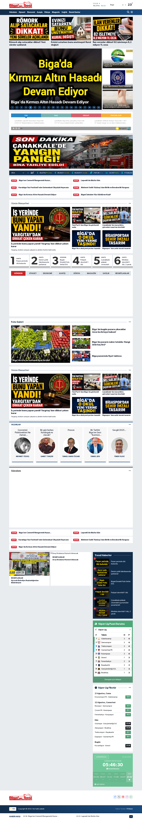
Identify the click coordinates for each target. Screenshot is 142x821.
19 (94, 107)
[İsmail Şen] (71, 446)
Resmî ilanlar (74, 12)
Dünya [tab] (77, 273)
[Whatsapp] (131, 797)
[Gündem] (130, 471)
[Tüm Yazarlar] (130, 425)
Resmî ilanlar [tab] (122, 273)
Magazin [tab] (91, 273)
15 (76, 107)
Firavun (46, 430)
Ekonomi (31, 12)
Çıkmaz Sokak (119, 430)
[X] (119, 797)
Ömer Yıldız (95, 456)
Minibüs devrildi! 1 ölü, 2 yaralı (126, 262)
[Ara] (128, 12)
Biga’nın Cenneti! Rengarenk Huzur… (35, 180)
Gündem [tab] (18, 273)
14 (71, 107)
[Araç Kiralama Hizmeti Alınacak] (71, 553)
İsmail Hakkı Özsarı (46, 456)
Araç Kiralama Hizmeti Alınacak (65, 560)
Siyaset (22, 12)
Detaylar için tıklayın (113, 680)
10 (53, 107)
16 (80, 107)
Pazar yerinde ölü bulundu (22, 262)
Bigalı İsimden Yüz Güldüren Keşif (96, 195)
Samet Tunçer (22, 456)
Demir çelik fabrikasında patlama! (44, 262)
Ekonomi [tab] (47, 273)
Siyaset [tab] (33, 273)
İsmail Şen (71, 456)
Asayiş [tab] (62, 273)
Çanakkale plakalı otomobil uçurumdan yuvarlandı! (106, 262)
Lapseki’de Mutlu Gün (90, 180)
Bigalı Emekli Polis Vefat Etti (64, 262)
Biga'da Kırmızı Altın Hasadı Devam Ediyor (37, 195)
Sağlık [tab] (106, 273)
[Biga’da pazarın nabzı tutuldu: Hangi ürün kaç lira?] (81, 343)
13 (67, 107)
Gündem (13, 12)
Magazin (56, 12)
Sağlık (64, 12)
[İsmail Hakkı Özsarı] (46, 446)
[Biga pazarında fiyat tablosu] (81, 356)
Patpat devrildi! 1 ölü (84, 262)
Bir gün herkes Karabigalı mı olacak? (22, 432)
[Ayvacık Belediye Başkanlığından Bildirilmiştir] (29, 564)
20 (99, 107)
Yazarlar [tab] (16, 425)
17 (85, 107)
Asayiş (39, 12)
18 (89, 107)
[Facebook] (115, 797)
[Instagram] (127, 797)
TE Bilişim (129, 809)
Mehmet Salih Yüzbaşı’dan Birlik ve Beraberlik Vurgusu (105, 187)
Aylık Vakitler (100, 784)
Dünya (47, 12)
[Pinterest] (123, 797)
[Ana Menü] (131, 12)
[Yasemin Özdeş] (119, 446)
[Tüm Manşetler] (130, 203)
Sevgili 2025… (95, 430)
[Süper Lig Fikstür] (130, 688)
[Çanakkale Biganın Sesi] (21, 4)
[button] (12, 79)
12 (62, 107)
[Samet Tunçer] (22, 446)
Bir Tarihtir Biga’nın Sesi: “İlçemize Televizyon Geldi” (71, 432)
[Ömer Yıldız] (95, 446)
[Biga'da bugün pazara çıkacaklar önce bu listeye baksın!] (81, 331)
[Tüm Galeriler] (130, 322)
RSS (13, 809)
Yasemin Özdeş (119, 456)
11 (57, 107)
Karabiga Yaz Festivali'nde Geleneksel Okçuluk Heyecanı (44, 187)
